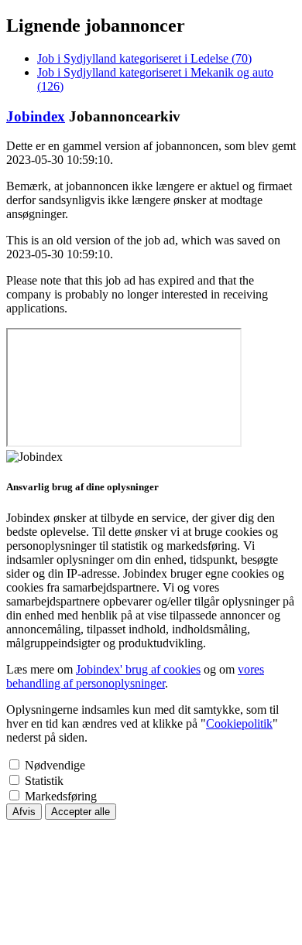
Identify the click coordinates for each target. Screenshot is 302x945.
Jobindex (35, 116)
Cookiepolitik (239, 723)
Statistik (44, 780)
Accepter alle (80, 811)
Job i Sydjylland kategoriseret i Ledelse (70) (144, 58)
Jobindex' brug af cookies (138, 669)
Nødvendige (55, 765)
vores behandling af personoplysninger (135, 676)
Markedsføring (61, 796)
